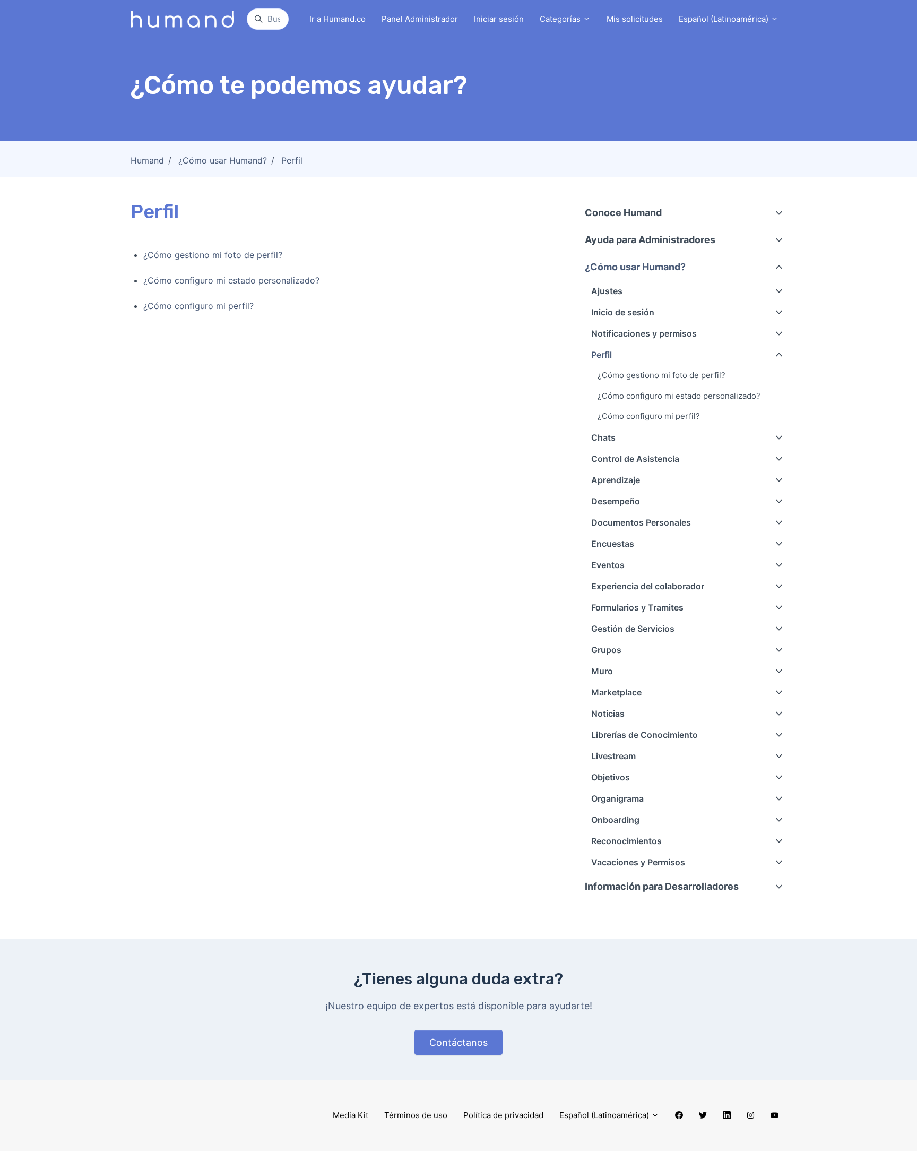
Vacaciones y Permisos (638, 862)
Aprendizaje (615, 480)
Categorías (561, 19)
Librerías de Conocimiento (644, 734)
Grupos (606, 650)
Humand (147, 160)
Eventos (608, 565)
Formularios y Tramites (637, 607)
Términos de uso (415, 1115)
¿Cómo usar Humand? (222, 160)
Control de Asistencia (635, 458)
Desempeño (615, 501)
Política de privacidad (503, 1115)
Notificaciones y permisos (644, 333)
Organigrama (617, 798)
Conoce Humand (623, 212)
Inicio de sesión (622, 312)
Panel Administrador (420, 19)
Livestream (613, 756)
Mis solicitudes (635, 19)
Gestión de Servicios (632, 628)
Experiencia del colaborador (647, 586)
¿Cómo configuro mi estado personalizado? (231, 280)
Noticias (608, 713)
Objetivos (610, 777)
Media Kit (350, 1115)
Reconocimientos (626, 841)
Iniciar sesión (499, 19)
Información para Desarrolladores (662, 886)
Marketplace (616, 692)
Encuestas (612, 543)
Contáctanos (458, 1042)
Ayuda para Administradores (650, 239)
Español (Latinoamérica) (725, 19)
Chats (603, 437)
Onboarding (615, 819)
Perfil (291, 160)
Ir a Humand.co (337, 19)
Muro (602, 671)
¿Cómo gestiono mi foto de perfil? (212, 255)
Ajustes (606, 291)
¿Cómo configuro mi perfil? (198, 305)
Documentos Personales (641, 522)
